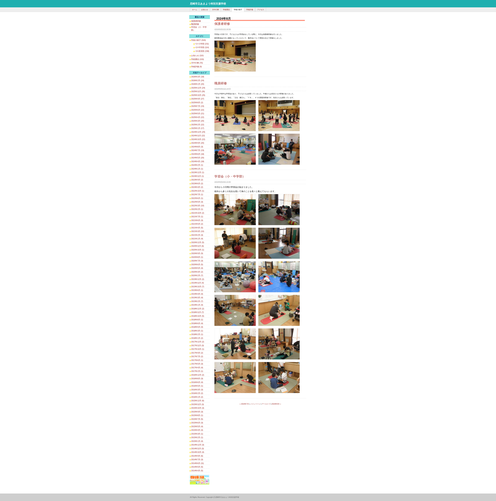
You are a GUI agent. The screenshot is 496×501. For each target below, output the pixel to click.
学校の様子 (238, 10)
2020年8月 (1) (197, 257)
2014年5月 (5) (197, 467)
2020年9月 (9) (197, 253)
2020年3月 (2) (197, 272)
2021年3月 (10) (197, 231)
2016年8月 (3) (197, 378)
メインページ (255, 404)
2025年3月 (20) (197, 121)
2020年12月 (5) (197, 242)
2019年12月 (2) (197, 279)
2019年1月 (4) (197, 305)
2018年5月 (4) (197, 327)
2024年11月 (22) (198, 135)
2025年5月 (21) (197, 113)
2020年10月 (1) (197, 250)
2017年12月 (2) (197, 342)
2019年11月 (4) (197, 283)
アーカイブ (266, 404)
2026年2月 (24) (197, 80)
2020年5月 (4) (197, 268)
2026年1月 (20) (197, 84)
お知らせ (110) (197, 55)
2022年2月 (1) (197, 209)
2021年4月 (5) (197, 228)
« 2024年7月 (244, 404)
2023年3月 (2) (197, 187)
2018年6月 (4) (197, 323)
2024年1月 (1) (197, 169)
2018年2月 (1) (197, 334)
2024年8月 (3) (197, 147)
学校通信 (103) (197, 59)
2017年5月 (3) (197, 364)
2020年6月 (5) (197, 264)
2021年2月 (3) (197, 235)
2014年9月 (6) (197, 456)
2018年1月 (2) (197, 338)
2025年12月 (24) (198, 88)
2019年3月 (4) (197, 297)
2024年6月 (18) (197, 154)
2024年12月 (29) (198, 132)
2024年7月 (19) (197, 150)
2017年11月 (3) (197, 345)
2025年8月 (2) (197, 102)
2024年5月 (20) (197, 158)
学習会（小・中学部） (229, 176)
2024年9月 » (276, 404)
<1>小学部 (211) (202, 44)
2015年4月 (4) (197, 430)
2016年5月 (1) (197, 386)
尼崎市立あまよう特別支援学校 (208, 3)
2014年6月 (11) (197, 463)
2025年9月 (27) (197, 99)
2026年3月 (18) (197, 77)
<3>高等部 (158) (202, 51)
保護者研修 (222, 23)
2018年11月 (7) (197, 312)
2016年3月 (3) (197, 390)
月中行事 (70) (197, 63)
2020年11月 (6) (197, 246)
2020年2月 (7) (197, 275)
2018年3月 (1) (197, 331)
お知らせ (204, 10)
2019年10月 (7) (197, 286)
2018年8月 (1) (197, 320)
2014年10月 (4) (197, 452)
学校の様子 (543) (198, 40)
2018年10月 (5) (197, 316)
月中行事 (215, 10)
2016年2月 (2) (197, 393)
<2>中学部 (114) (202, 47)
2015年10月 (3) (197, 408)
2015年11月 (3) (197, 404)
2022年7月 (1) (197, 194)
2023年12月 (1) (197, 172)
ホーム (194, 10)
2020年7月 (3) (197, 261)
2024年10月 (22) (198, 139)
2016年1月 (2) (197, 397)
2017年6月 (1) (197, 360)
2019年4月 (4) (197, 294)
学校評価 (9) (196, 66)
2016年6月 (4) (197, 382)
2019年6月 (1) (197, 290)
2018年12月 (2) (197, 309)
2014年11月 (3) (197, 448)
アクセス (260, 10)
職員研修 (220, 83)
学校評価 (249, 10)
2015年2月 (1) (197, 437)
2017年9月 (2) (197, 353)
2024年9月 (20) (197, 143)
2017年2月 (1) (197, 371)
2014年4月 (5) (197, 470)
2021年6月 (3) (197, 220)
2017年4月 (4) (197, 367)
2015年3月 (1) (197, 434)
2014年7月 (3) (197, 459)
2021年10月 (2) (197, 213)
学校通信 (226, 10)
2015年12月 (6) (197, 400)
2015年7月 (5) (197, 419)
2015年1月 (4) (197, 441)
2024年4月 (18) (197, 161)
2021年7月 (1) (197, 216)
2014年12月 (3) (197, 445)
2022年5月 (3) (197, 202)
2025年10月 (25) (198, 95)
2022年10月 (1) (197, 191)
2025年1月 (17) (197, 128)
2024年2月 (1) (197, 165)
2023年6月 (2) (197, 183)
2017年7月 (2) (197, 356)
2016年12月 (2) (197, 375)
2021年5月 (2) (197, 224)
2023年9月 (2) (197, 180)
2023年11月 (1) (197, 176)
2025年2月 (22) (197, 124)
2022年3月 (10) (197, 205)
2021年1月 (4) (197, 239)
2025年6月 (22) (197, 110)
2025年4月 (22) (197, 117)
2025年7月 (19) (197, 106)
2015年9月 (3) (197, 412)
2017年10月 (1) (197, 349)
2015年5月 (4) (197, 426)
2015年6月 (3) (197, 423)
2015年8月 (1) (197, 415)
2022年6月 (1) (197, 198)
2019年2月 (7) (197, 301)
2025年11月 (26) (198, 91)
